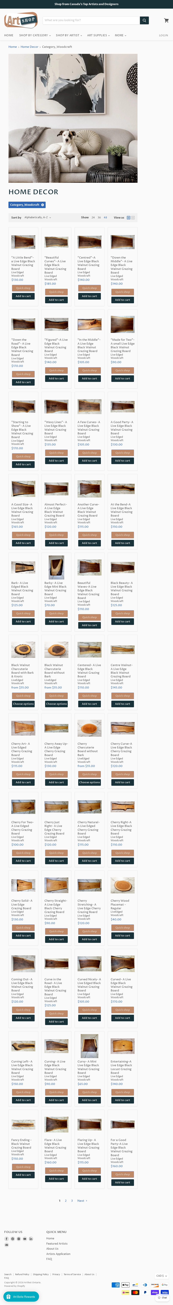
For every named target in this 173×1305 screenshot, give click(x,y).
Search (7, 1274)
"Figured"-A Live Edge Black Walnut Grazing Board (56, 345)
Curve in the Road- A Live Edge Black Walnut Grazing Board (55, 987)
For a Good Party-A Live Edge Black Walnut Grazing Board (121, 1147)
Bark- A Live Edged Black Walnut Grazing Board (22, 588)
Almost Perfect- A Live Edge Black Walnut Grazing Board (55, 510)
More (119, 35)
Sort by (16, 217)
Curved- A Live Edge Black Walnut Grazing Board (121, 985)
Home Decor (29, 47)
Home (9, 35)
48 (105, 217)
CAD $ (160, 1275)
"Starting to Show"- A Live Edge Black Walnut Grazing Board (22, 429)
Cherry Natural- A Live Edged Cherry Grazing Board (89, 828)
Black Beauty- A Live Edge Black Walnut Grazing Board (122, 588)
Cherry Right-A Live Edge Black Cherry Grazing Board (121, 828)
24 (93, 217)
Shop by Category (34, 35)
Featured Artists (57, 1244)
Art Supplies (97, 35)
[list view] (133, 217)
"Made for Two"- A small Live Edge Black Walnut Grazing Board (123, 345)
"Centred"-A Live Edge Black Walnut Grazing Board (88, 263)
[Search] (144, 20)
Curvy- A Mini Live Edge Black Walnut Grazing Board (88, 1067)
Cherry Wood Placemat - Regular (120, 904)
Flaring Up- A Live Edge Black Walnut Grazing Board (88, 1145)
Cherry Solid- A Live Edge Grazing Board (21, 904)
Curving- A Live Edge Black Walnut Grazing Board (55, 1067)
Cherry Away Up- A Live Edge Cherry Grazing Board (56, 749)
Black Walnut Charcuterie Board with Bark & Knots (22, 671)
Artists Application (58, 1254)
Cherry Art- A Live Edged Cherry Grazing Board (21, 749)
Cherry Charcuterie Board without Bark (88, 749)
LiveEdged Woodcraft (17, 682)
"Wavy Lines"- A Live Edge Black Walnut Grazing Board (55, 428)
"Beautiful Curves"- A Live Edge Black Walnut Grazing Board (55, 265)
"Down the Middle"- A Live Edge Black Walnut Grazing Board (121, 265)
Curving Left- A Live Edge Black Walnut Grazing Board (22, 1067)
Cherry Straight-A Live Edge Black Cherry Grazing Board (55, 906)
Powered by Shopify (14, 1286)
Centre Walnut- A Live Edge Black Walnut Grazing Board (122, 671)
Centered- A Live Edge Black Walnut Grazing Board (89, 671)
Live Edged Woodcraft (50, 278)
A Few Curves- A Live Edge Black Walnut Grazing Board (89, 428)
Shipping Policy (41, 1274)
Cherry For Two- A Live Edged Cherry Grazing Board (22, 828)
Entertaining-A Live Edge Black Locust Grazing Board (121, 1067)
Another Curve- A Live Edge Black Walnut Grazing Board (88, 510)
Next (81, 1201)
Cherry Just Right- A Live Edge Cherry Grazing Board (54, 828)
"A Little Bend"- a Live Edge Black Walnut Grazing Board (23, 263)
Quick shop (23, 288)
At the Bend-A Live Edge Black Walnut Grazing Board (121, 510)
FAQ (49, 1259)
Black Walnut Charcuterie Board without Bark (54, 671)
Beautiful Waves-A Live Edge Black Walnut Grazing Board (88, 590)
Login (163, 35)
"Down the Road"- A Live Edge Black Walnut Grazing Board (22, 347)
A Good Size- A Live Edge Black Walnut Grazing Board (22, 510)
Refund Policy (22, 1274)
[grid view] (128, 217)
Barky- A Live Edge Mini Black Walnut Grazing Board (55, 588)
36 (99, 217)
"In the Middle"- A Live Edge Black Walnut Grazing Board (89, 345)
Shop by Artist (68, 35)
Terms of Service (72, 1274)
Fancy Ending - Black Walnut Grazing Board (21, 1144)
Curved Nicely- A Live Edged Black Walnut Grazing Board (89, 985)
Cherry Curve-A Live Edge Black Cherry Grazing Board (121, 749)
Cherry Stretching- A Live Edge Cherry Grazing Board (89, 906)
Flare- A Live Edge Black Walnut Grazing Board (55, 1145)
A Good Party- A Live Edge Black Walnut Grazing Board (122, 428)
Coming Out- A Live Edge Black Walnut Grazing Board (22, 985)
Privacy (56, 1274)
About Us (52, 1249)
